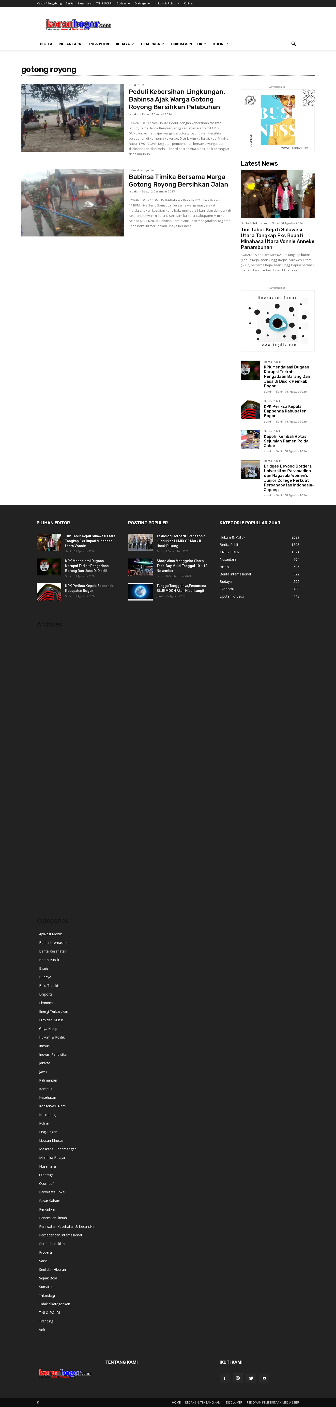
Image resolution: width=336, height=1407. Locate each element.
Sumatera (47, 1286)
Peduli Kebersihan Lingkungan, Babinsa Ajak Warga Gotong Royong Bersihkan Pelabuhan (177, 99)
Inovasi (44, 1045)
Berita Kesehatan (53, 951)
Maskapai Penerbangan (57, 1149)
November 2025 (49, 674)
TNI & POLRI (104, 3)
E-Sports (46, 994)
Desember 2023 (49, 844)
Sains (43, 1261)
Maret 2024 (46, 822)
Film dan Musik (51, 1020)
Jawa (43, 1071)
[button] (293, 44)
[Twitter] (251, 1378)
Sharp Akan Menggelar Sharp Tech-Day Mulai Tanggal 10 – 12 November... (182, 566)
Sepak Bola (48, 1278)
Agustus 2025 (47, 696)
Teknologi (47, 1295)
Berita (70, 3)
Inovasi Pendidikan (54, 1054)
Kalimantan (48, 1080)
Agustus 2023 (47, 873)
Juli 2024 (43, 792)
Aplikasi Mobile (51, 934)
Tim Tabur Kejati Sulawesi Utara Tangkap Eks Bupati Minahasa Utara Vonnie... (90, 541)
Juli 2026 (43, 645)
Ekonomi (46, 1002)
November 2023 (49, 851)
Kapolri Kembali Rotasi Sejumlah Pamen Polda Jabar (286, 441)
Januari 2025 (46, 748)
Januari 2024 (46, 836)
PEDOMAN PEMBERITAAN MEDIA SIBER (273, 1402)
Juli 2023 (43, 881)
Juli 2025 (43, 704)
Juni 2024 (44, 799)
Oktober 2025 (48, 681)
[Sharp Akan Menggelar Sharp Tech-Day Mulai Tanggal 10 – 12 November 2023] (140, 567)
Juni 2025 (44, 711)
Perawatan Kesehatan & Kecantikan (67, 1226)
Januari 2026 (46, 659)
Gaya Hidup (48, 1028)
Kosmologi (47, 1114)
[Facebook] (224, 1378)
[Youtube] (264, 1378)
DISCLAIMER (234, 1402)
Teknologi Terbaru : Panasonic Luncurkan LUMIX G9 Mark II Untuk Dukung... (181, 541)
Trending (46, 1321)
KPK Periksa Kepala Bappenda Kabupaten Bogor (285, 411)
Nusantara (85, 3)
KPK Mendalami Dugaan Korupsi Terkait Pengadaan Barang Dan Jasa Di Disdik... (87, 566)
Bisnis (43, 968)
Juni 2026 (44, 652)
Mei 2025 (44, 718)
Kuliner (189, 3)
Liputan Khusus (51, 1140)
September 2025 (50, 689)
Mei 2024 (44, 807)
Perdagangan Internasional (60, 1235)
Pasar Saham (49, 1200)
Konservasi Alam (52, 1106)
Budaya (121, 3)
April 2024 (44, 814)
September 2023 (50, 866)
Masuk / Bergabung (49, 3)
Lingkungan (48, 1131)
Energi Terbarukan (53, 1011)
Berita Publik (249, 223)
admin (265, 223)
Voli (42, 1329)
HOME (176, 1402)
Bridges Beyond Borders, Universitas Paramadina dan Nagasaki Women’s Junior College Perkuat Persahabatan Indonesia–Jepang (289, 478)
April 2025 (44, 726)
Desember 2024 (49, 755)
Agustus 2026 (47, 637)
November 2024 (49, 763)
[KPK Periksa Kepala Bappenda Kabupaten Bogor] (250, 409)
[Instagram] (238, 1378)
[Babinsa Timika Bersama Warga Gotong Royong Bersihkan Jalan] (72, 203)
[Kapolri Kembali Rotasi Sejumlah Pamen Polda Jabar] (250, 439)
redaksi (133, 114)
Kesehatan (47, 1097)
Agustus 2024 (47, 785)
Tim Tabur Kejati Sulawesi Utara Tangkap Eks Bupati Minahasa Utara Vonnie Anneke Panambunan (278, 238)
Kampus (45, 1088)
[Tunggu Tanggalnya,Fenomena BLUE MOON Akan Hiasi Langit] (140, 592)
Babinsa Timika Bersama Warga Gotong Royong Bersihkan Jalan (178, 180)
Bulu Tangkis (49, 985)
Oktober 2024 (48, 770)
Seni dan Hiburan (52, 1269)
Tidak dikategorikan (142, 170)
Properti (45, 1252)
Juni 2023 (44, 888)
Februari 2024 (48, 829)
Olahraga (140, 3)
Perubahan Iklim (52, 1243)
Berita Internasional (54, 942)
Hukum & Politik (165, 3)
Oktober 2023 (48, 858)
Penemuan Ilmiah (53, 1218)
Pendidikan (47, 1209)
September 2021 (50, 895)
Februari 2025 (48, 740)
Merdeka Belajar (52, 1157)
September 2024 (50, 777)
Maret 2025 (46, 733)
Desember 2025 (49, 667)
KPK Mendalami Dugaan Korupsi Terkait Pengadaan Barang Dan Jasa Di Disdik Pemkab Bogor (287, 376)
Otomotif (46, 1183)
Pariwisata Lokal (52, 1192)
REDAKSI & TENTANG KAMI (203, 1402)
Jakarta (44, 1063)
